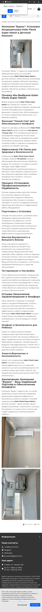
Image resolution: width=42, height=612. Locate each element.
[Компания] (21, 53)
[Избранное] (29, 2)
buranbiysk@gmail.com (13, 556)
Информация (8, 537)
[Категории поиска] (11, 16)
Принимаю (35, 605)
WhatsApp (8, 553)
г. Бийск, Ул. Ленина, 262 (13, 565)
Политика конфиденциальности (20, 601)
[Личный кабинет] (38, 2)
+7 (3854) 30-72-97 (11, 547)
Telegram (7, 550)
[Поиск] (38, 16)
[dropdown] (3, 2)
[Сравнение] (34, 2)
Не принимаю (22, 605)
